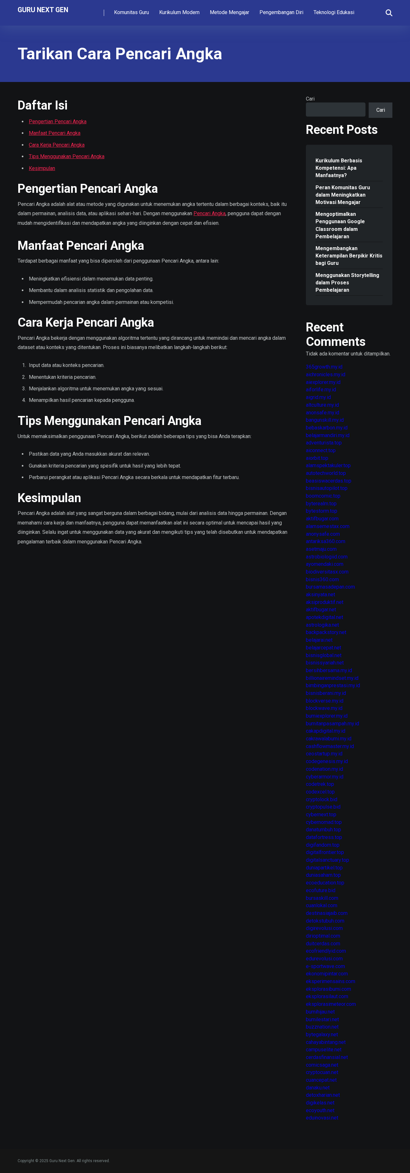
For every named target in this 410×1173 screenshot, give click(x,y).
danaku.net (318, 1088)
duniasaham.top (323, 875)
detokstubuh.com (325, 921)
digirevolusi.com (324, 928)
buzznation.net (322, 1027)
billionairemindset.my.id (332, 678)
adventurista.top (324, 443)
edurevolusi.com (324, 959)
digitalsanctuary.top (327, 860)
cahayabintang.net (326, 1042)
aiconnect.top (321, 450)
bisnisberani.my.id (326, 693)
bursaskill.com (322, 898)
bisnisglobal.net (323, 655)
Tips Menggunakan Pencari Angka (66, 156)
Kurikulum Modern (179, 12)
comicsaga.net (322, 1065)
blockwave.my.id (324, 708)
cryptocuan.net (322, 1072)
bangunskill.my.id (325, 420)
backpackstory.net (326, 632)
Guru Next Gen (43, 9)
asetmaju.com (321, 549)
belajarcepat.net (323, 648)
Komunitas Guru (131, 12)
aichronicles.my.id (325, 374)
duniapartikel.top (324, 868)
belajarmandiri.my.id (327, 435)
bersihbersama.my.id (329, 670)
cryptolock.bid (321, 799)
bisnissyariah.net (325, 663)
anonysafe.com (323, 534)
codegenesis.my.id (327, 761)
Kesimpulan (42, 168)
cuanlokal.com (321, 905)
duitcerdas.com (323, 944)
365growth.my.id (324, 367)
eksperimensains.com (330, 981)
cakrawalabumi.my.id (328, 739)
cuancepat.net (321, 1080)
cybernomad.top (324, 822)
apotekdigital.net (324, 617)
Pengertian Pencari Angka (57, 121)
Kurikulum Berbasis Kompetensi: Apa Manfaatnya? (339, 168)
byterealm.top (321, 504)
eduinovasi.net (322, 1118)
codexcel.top (320, 792)
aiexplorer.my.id (323, 382)
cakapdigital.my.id (325, 731)
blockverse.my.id (324, 701)
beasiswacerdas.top (328, 481)
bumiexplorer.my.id (327, 716)
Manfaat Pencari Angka (54, 133)
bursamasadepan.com (330, 587)
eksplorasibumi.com (328, 989)
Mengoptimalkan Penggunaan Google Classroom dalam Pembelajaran (340, 225)
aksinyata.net (320, 594)
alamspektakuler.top (328, 465)
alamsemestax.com (327, 526)
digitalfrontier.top (325, 852)
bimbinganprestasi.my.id (333, 685)
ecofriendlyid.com (326, 951)
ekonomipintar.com (327, 974)
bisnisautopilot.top (327, 488)
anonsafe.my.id (322, 413)
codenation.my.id (324, 769)
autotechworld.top (326, 473)
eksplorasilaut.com (327, 996)
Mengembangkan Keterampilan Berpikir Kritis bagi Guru (349, 255)
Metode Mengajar (229, 12)
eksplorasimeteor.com (331, 1004)
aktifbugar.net (321, 610)
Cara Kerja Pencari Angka (57, 145)
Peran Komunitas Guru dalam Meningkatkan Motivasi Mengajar (343, 194)
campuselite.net (323, 1050)
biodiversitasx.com (327, 572)
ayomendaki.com (324, 564)
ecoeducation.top (325, 883)
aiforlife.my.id (321, 390)
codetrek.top (320, 784)
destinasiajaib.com (327, 913)
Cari (310, 99)
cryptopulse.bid (323, 807)
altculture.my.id (322, 405)
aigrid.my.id (318, 397)
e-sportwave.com (325, 966)
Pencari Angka (209, 213)
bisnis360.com (322, 579)
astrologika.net (322, 625)
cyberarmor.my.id (324, 777)
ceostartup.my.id (324, 754)
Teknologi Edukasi (334, 12)
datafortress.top (324, 837)
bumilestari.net (322, 1019)
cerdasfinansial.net (327, 1057)
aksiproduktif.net (324, 602)
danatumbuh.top (323, 830)
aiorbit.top (317, 458)
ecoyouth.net (320, 1110)
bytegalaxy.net (322, 1034)
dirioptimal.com (323, 936)
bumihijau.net (320, 1012)
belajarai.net (319, 640)
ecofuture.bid (320, 890)
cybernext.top (321, 814)
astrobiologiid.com (327, 557)
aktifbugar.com (322, 519)
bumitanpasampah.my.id (332, 724)
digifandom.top (323, 845)
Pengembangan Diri (281, 12)
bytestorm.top (321, 511)
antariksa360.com (325, 541)
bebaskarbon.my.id (327, 428)
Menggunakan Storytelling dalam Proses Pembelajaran (347, 282)
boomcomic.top (323, 496)
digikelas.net (320, 1103)
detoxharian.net (323, 1095)
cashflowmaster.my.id (330, 746)
